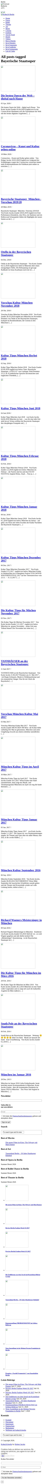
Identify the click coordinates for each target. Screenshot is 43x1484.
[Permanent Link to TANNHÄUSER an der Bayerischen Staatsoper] (18, 656)
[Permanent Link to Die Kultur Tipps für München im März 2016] (18, 968)
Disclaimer (9, 1422)
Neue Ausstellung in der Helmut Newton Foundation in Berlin (20, 1410)
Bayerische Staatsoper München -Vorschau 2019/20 (21, 201)
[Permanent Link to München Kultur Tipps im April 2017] (18, 762)
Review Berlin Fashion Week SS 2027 (18, 1228)
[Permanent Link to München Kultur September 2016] (18, 865)
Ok (3, 1456)
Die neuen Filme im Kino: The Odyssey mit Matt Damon (24, 1205)
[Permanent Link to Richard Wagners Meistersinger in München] (18, 915)
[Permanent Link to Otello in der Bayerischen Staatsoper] (18, 247)
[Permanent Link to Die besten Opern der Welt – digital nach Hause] (18, 91)
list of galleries (11, 47)
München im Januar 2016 (16, 1074)
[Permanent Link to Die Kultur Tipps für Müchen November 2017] (18, 605)
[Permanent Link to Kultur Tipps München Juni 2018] (18, 403)
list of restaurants (12, 49)
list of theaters (10, 43)
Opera (8, 20)
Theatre (8, 24)
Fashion (8, 33)
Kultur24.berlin (6, 1444)
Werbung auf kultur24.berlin (16, 1430)
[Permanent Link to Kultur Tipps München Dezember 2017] (18, 553)
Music (8, 29)
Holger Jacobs (20, 1444)
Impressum (9, 1424)
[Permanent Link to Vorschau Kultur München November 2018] (18, 298)
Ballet (8, 22)
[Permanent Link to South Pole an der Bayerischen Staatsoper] (18, 1019)
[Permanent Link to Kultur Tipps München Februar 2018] (18, 451)
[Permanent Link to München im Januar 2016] (18, 1070)
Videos (8, 39)
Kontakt (8, 1420)
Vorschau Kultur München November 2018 (17, 304)
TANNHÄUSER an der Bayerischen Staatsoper (15, 663)
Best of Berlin (11, 41)
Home (8, 18)
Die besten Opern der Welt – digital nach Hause (18, 97)
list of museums (11, 45)
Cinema (8, 31)
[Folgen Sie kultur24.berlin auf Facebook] (2, 12)
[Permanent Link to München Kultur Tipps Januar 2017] (18, 815)
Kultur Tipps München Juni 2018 (20, 408)
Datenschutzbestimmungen (22, 1116)
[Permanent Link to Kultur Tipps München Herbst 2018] (18, 351)
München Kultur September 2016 (20, 870)
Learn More (9, 1456)
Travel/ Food (10, 35)
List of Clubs (10, 51)
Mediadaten (10, 1428)
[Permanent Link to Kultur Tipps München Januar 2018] (18, 502)
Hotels (8, 37)
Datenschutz (10, 1426)
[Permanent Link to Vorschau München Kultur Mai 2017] (18, 709)
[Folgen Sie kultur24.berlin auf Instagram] (4, 12)
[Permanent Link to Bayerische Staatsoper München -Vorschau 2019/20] (18, 194)
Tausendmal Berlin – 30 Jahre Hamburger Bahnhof (22, 1300)
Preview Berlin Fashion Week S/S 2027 (18, 1251)
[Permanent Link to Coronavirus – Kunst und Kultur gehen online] (18, 141)
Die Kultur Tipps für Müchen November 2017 (18, 612)
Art (7, 27)
